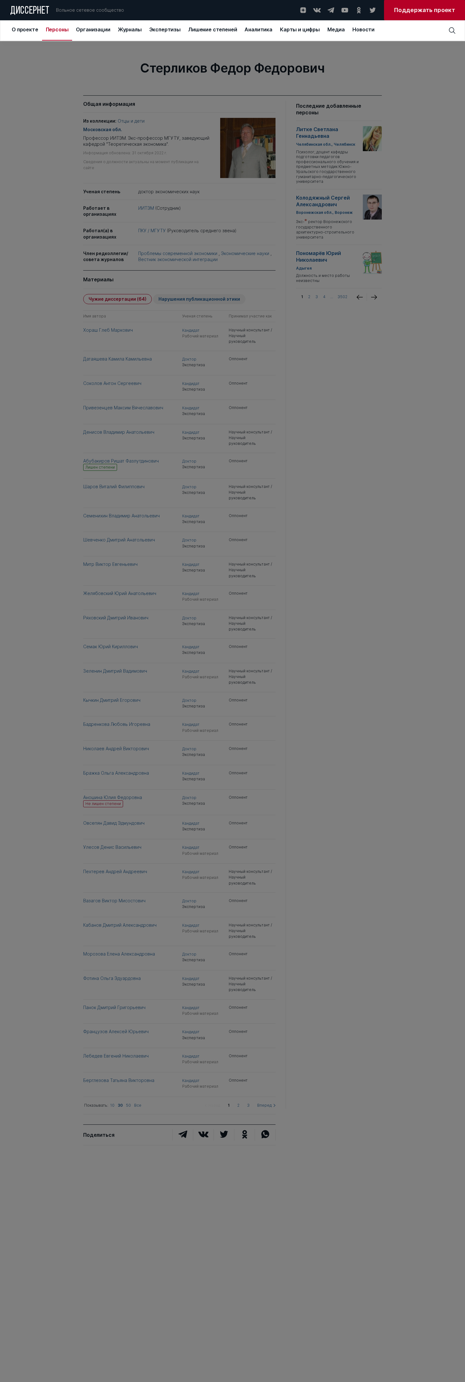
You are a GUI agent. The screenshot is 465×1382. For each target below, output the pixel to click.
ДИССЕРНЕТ (30, 11)
